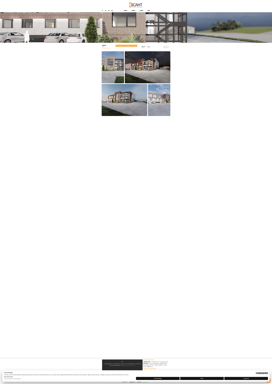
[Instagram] (109, 10)
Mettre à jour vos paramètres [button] (128, 365)
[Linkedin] (105, 10)
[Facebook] (102, 10)
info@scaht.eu (149, 366)
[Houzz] (112, 10)
